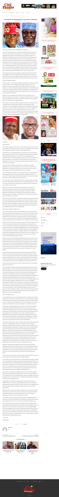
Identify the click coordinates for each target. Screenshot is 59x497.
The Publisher (44, 220)
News (6, 12)
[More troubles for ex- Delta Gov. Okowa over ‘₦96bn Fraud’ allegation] (8, 445)
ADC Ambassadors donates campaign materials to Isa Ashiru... (33, 451)
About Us (43, 217)
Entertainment (11, 12)
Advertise (27, 12)
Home (3, 12)
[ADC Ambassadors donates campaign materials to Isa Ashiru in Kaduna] (32, 445)
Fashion (17, 12)
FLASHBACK (22, 12)
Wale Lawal (10, 427)
